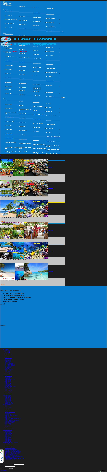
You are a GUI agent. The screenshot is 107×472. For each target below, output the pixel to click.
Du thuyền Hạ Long (36, 119)
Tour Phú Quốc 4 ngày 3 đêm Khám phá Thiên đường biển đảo (15, 280)
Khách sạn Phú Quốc (50, 30)
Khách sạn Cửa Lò (36, 25)
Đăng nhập (11, 468)
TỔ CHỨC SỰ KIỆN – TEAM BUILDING (53, 137)
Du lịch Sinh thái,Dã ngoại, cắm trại (25, 110)
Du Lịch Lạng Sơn (50, 55)
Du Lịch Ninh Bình (50, 59)
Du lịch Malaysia (22, 126)
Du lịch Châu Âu (22, 134)
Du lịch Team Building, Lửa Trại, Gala (39, 115)
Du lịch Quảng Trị (49, 85)
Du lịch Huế (35, 75)
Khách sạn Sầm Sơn (37, 21)
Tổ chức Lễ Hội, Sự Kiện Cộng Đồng (39, 145)
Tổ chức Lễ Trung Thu (50, 141)
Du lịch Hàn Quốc (8, 129)
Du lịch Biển (7, 100)
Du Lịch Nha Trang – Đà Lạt (38, 79)
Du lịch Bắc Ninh (49, 47)
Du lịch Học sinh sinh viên (38, 106)
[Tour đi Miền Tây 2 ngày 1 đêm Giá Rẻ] (24, 196)
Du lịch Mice (48, 107)
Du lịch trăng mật (22, 113)
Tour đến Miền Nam (37, 67)
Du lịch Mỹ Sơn (8, 77)
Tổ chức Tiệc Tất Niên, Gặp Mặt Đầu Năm (52, 146)
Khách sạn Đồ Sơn (36, 13)
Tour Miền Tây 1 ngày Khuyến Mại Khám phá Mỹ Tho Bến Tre (15, 238)
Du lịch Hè (48, 103)
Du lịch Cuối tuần (36, 102)
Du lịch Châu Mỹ (36, 135)
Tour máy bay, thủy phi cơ (38, 123)
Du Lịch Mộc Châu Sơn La (38, 58)
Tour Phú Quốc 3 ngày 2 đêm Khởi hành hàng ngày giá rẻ (14, 259)
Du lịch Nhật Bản (49, 128)
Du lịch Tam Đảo (49, 64)
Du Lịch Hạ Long (8, 351)
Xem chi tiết (50, 167)
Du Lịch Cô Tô (35, 50)
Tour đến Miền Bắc (36, 95)
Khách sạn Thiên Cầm (50, 26)
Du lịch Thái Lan (8, 125)
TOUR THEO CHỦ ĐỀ (7, 404)
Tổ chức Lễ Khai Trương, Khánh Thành (52, 150)
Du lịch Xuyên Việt (22, 117)
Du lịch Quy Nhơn (8, 86)
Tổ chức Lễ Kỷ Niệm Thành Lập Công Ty (25, 148)
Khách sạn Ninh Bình (23, 20)
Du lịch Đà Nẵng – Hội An (51, 72)
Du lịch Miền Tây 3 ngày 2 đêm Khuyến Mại (11, 176)
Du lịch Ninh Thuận (50, 81)
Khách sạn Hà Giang (50, 18)
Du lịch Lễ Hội (49, 111)
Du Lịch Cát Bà (22, 49)
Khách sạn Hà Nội (8, 15)
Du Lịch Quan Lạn (22, 66)
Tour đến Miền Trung (50, 96)
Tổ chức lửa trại (36, 140)
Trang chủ (2, 155)
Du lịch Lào (48, 132)
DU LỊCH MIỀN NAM (36, 88)
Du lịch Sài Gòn (8, 89)
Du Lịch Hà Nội (36, 54)
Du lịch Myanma (36, 131)
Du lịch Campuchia (9, 133)
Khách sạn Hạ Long (50, 14)
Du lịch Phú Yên (8, 82)
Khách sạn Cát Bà (8, 10)
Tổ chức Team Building (9, 138)
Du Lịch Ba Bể (7, 352)
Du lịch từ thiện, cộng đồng (51, 115)
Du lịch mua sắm (8, 108)
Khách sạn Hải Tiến (50, 22)
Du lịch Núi (21, 101)
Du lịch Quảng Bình (22, 83)
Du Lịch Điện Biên (50, 51)
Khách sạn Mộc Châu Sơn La (11, 19)
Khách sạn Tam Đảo (37, 17)
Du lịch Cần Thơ (36, 91)
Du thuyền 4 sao (22, 6)
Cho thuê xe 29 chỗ (23, 35)
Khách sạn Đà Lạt (22, 28)
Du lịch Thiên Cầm (8, 69)
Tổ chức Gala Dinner (23, 139)
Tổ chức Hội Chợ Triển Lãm (51, 153)
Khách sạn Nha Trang (37, 29)
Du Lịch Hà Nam (8, 61)
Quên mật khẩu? (3, 470)
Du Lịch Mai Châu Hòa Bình (24, 57)
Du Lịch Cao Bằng (8, 48)
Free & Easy (48, 120)
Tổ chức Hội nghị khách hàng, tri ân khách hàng (11, 152)
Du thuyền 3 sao (8, 5)
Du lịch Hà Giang (22, 53)
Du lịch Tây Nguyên (36, 84)
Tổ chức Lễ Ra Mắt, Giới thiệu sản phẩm (12, 148)
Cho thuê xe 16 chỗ (9, 34)
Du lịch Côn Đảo (22, 90)
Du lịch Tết (35, 110)
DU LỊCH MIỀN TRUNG (51, 68)
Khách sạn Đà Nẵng (9, 27)
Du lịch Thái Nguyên (9, 65)
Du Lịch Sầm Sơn (22, 87)
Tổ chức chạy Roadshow (24, 151)
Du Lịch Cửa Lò (22, 70)
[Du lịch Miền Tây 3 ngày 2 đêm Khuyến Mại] (24, 175)
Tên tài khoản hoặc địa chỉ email (6, 464)
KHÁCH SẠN (5, 9)
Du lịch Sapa (7, 350)
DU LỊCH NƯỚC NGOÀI (51, 124)
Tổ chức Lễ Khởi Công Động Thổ (39, 148)
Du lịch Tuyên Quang (37, 63)
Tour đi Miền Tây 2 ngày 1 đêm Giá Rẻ (9, 196)
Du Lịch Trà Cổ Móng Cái (10, 56)
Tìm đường (1, 452)
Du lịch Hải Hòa (8, 73)
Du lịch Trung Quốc (22, 130)
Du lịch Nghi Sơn (22, 78)
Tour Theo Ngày (50, 8)
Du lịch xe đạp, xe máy (9, 116)
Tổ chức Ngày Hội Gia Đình (10, 142)
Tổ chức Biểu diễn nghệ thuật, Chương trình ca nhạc (39, 153)
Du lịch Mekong (49, 92)
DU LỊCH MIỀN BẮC (6, 43)
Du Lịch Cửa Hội (36, 71)
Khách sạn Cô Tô (22, 11)
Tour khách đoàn (22, 122)
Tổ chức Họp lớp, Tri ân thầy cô (25, 143)
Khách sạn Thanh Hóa (9, 23)
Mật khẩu (2, 466)
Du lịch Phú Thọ (22, 62)
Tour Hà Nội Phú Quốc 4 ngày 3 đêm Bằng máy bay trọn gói (14, 217)
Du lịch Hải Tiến (22, 74)
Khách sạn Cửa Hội (22, 24)
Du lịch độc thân (8, 104)
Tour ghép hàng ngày (9, 121)
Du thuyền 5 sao (36, 7)
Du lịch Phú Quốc (22, 94)
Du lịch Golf (21, 105)
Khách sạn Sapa (22, 16)
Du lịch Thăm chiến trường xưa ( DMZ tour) (11, 113)
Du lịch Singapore (36, 127)
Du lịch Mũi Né (49, 76)
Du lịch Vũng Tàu (8, 93)
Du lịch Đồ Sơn (8, 52)
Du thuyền (5, 4)
